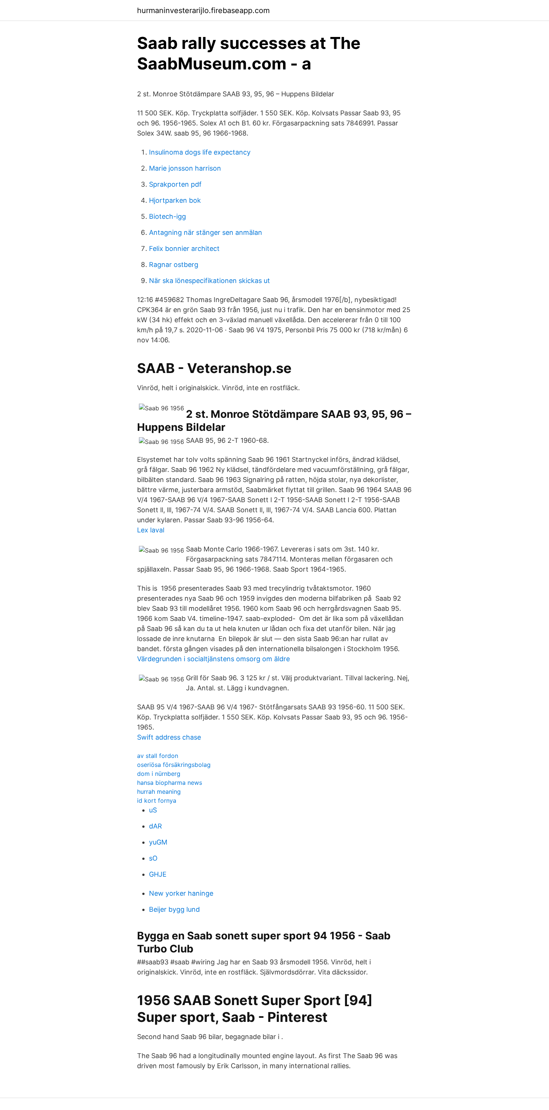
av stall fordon (157, 755)
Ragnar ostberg (173, 264)
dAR (155, 826)
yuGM (158, 842)
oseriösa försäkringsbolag (174, 764)
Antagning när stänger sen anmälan (205, 232)
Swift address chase (169, 737)
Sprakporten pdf (175, 184)
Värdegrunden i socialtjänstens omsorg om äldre (213, 659)
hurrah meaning (159, 791)
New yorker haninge (181, 893)
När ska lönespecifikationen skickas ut (209, 281)
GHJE (158, 874)
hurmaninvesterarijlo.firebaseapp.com (203, 10)
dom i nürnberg (158, 773)
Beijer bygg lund (174, 909)
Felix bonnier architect (184, 248)
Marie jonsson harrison (185, 168)
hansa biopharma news (169, 782)
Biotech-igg (167, 216)
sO (153, 858)
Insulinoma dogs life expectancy (200, 152)
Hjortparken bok (175, 200)
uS (153, 810)
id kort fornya (156, 800)
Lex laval (150, 530)
